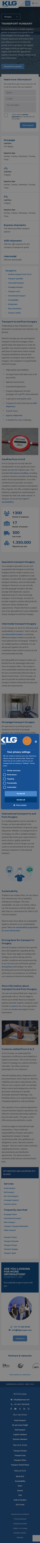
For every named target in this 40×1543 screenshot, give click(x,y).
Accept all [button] (21, 793)
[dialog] (20, 771)
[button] (20, 805)
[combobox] (36, 741)
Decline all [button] (21, 800)
